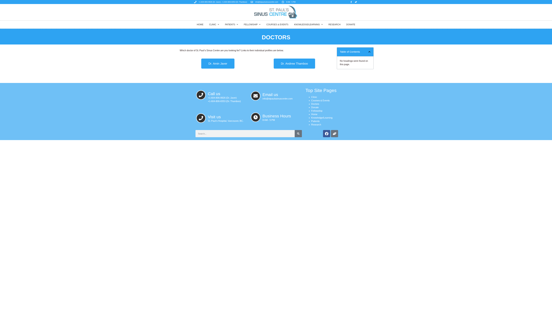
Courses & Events (277, 24)
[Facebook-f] (351, 2)
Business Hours (276, 116)
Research (334, 24)
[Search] (298, 133)
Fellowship (251, 24)
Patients (230, 24)
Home (200, 24)
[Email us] (255, 96)
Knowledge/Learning (307, 24)
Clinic (212, 24)
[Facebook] (326, 133)
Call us (214, 94)
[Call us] (201, 95)
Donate (350, 24)
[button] (369, 52)
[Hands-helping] (356, 2)
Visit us (214, 117)
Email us (270, 94)
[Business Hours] (255, 117)
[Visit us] (201, 118)
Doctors (315, 104)
